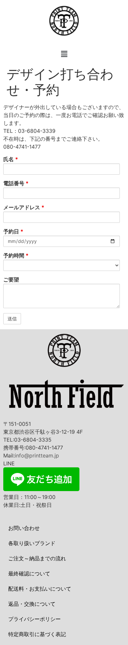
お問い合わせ (24, 528)
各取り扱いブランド (31, 543)
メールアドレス (23, 207)
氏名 (10, 159)
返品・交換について (31, 604)
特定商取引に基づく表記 (37, 634)
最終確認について (29, 573)
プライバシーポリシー (34, 619)
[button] (64, 54)
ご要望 (11, 279)
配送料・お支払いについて (39, 588)
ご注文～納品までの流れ (37, 558)
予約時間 (16, 255)
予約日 (13, 231)
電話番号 (16, 183)
